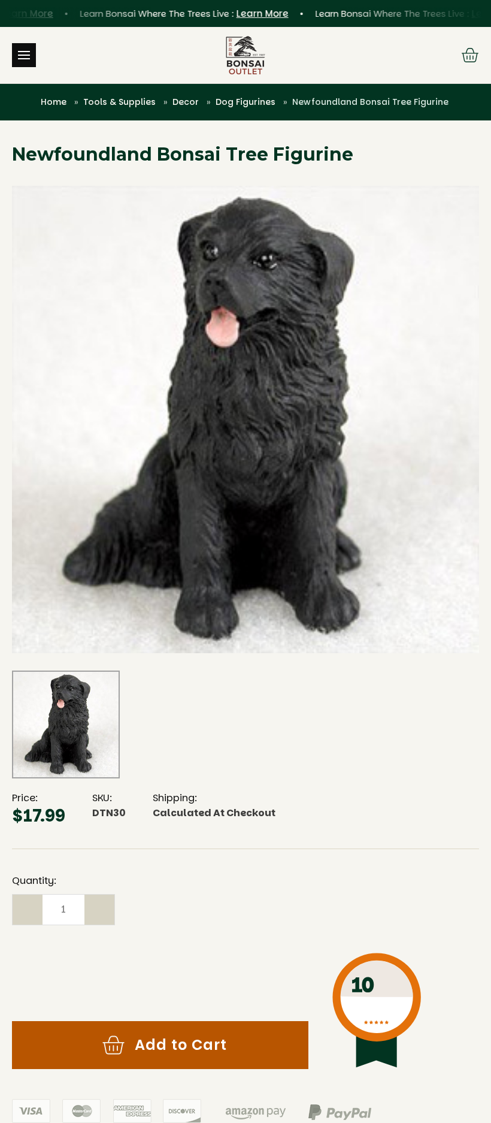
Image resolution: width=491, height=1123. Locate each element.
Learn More (251, 13)
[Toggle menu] (24, 55)
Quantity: (34, 880)
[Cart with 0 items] (470, 55)
